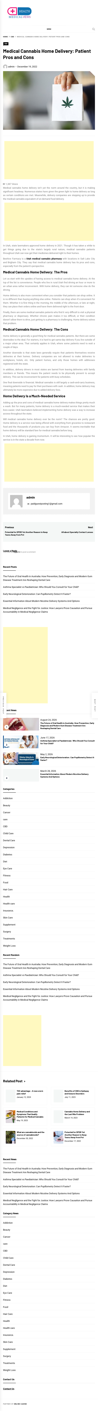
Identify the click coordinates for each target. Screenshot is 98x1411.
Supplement (9, 924)
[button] (49, 29)
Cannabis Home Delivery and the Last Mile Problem (77, 1112)
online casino (20, 1404)
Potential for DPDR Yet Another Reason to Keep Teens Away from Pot (76, 1135)
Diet (5, 861)
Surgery (7, 931)
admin (11, 66)
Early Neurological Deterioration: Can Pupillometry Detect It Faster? (37, 594)
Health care (9, 903)
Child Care (8, 833)
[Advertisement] (49, 160)
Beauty (6, 805)
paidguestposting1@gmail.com (46, 503)
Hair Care (8, 889)
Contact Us (8, 1388)
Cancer (6, 812)
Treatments (9, 938)
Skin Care (8, 917)
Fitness (6, 875)
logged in (16, 552)
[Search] (93, 29)
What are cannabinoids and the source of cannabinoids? (30, 1133)
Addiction (8, 798)
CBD (5, 44)
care (5, 819)
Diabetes (7, 854)
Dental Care (9, 840)
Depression (9, 847)
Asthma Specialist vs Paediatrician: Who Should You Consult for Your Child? (41, 587)
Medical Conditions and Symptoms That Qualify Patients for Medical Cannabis (30, 1114)
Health (6, 896)
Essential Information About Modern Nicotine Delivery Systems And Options (41, 601)
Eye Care (7, 868)
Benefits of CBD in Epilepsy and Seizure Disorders (77, 1092)
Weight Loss (9, 945)
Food (5, 882)
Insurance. (8, 910)
